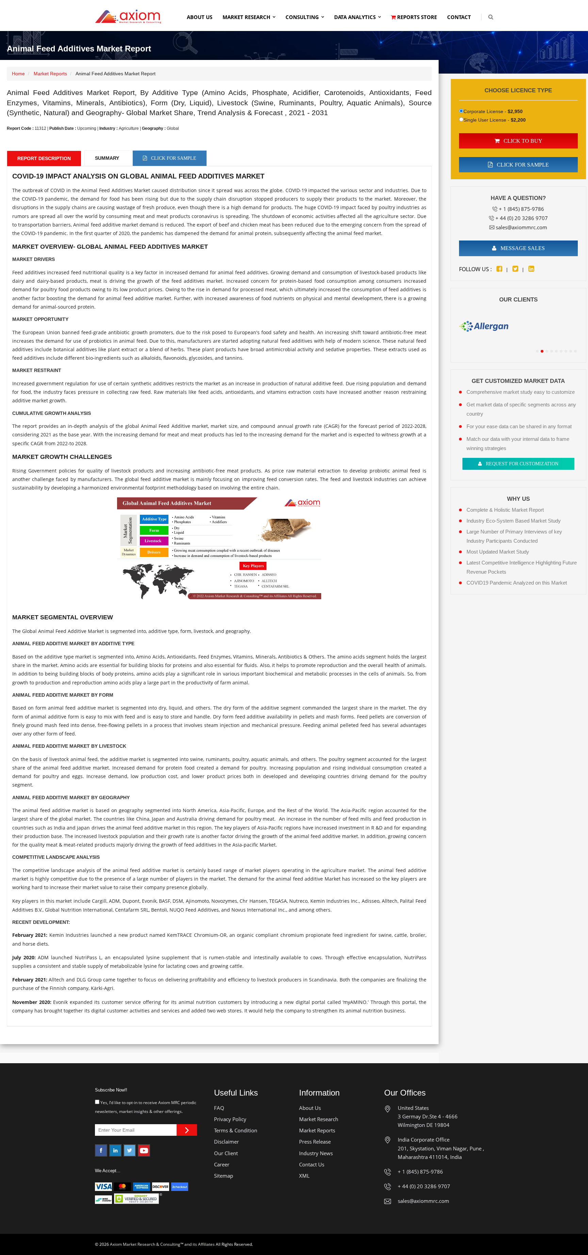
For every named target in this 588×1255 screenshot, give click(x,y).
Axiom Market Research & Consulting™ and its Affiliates (162, 1244)
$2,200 (518, 120)
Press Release (315, 1141)
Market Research (246, 17)
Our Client (226, 1153)
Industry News (316, 1153)
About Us (199, 17)
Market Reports (50, 73)
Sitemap (223, 1175)
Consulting (302, 17)
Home (18, 73)
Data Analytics (355, 17)
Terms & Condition (235, 1130)
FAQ (219, 1107)
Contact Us (311, 1164)
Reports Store (416, 17)
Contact (459, 17)
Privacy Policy (230, 1119)
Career (221, 1164)
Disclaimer (226, 1141)
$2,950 (515, 111)
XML (304, 1175)
